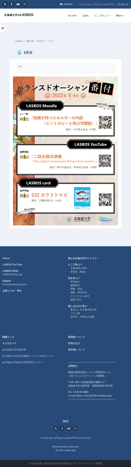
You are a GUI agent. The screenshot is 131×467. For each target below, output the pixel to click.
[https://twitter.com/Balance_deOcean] (5, 4)
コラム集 (75, 313)
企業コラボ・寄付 (12, 290)
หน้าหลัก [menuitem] (72, 15)
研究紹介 (75, 281)
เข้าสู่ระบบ (122, 4)
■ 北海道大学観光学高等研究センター (23, 362)
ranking (19, 41)
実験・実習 (76, 288)
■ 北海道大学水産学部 (14, 349)
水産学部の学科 (78, 268)
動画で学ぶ (76, 299)
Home (6, 258)
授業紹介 (75, 285)
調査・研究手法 (78, 292)
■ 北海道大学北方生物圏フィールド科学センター (29, 356)
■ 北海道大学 (9, 343)
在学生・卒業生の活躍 (82, 316)
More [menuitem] (119, 15)
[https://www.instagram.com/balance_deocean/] (24, 4)
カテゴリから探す (80, 296)
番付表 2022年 (35, 41)
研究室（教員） (78, 271)
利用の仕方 (74, 343)
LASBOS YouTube (12, 264)
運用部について (76, 337)
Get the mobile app (65, 450)
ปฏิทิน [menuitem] (85, 15)
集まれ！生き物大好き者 (83, 309)
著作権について (76, 349)
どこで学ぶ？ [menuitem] (101, 15)
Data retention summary (65, 446)
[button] (67, 4)
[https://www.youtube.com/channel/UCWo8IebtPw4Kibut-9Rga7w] (18, 4)
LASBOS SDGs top (12, 274)
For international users (15, 284)
